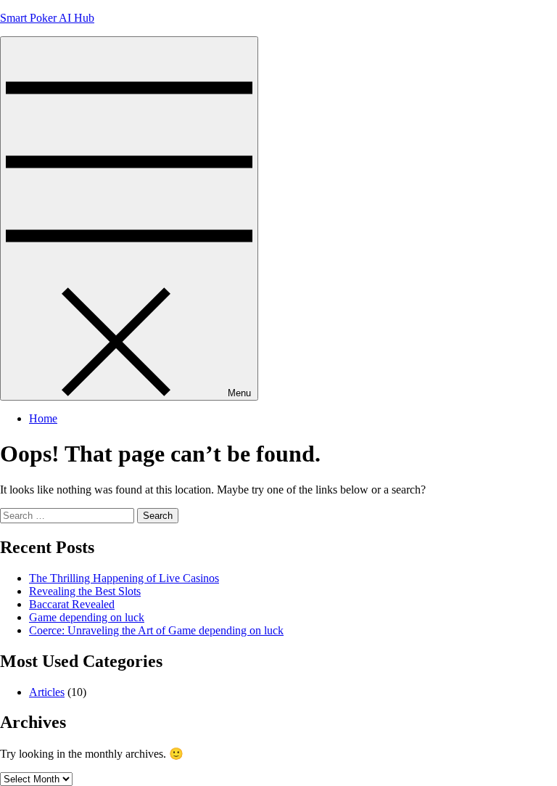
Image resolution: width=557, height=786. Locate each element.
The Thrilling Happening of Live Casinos (124, 578)
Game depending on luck (86, 617)
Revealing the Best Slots (85, 591)
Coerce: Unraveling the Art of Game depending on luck (156, 630)
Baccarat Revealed (72, 604)
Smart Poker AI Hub (47, 18)
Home (43, 418)
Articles (47, 692)
